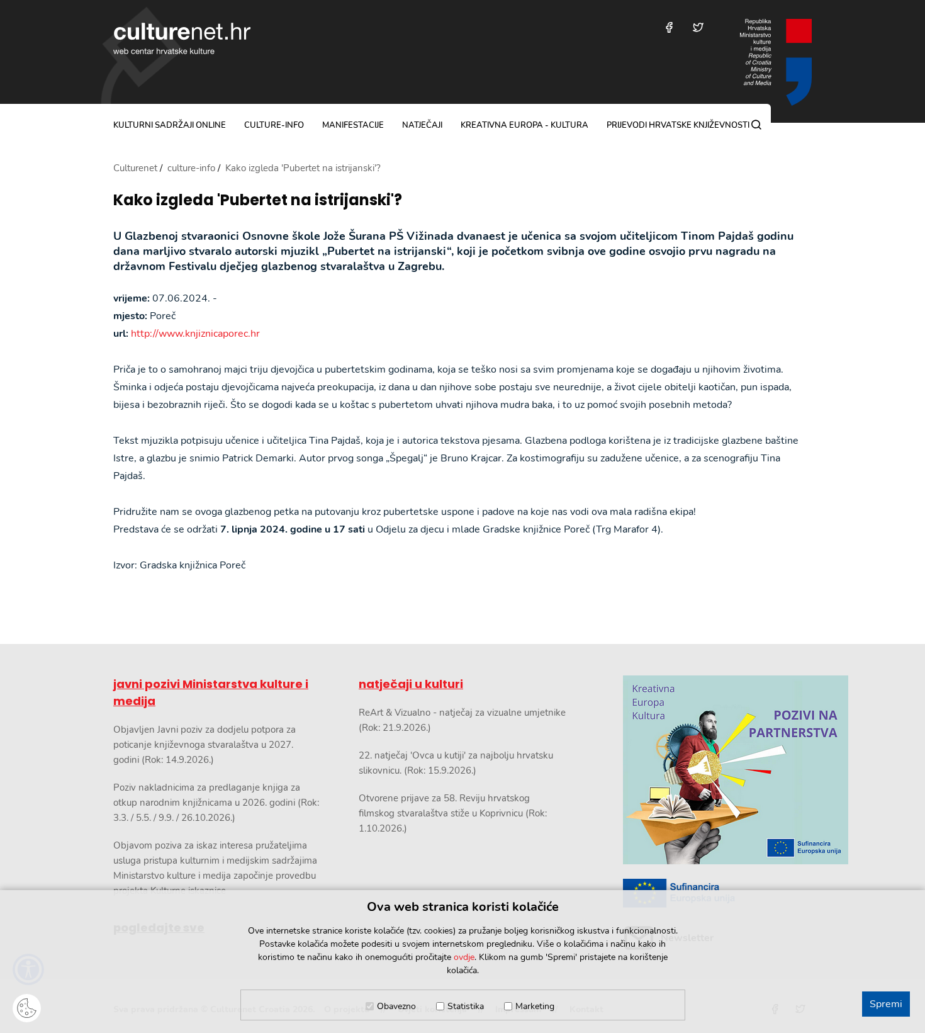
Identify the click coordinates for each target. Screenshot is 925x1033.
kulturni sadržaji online (169, 125)
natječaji (422, 125)
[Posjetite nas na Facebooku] (669, 27)
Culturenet (135, 168)
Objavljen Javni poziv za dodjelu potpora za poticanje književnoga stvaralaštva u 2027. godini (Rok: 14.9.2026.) (204, 744)
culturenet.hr (181, 38)
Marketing (534, 1006)
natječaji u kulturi (411, 684)
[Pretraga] (756, 125)
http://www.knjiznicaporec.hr (195, 334)
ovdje (464, 957)
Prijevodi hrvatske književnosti (678, 125)
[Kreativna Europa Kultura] (717, 769)
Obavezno (396, 1006)
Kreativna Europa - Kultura (524, 125)
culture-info (274, 125)
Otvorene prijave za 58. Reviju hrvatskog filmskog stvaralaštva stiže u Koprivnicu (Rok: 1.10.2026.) (453, 813)
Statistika (465, 1006)
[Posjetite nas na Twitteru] (698, 27)
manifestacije (353, 125)
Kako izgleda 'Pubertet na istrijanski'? (257, 200)
